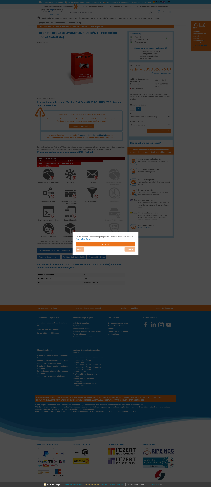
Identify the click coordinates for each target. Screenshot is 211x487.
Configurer (130, 249)
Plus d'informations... (83, 239)
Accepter (105, 244)
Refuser (80, 249)
